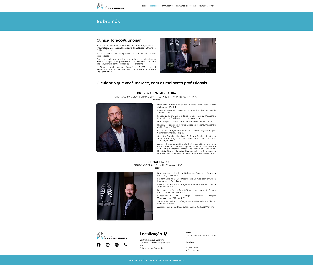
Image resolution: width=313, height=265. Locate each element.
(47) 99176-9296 (193, 247)
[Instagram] (117, 245)
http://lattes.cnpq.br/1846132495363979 (195, 207)
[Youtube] (108, 245)
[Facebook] (99, 245)
